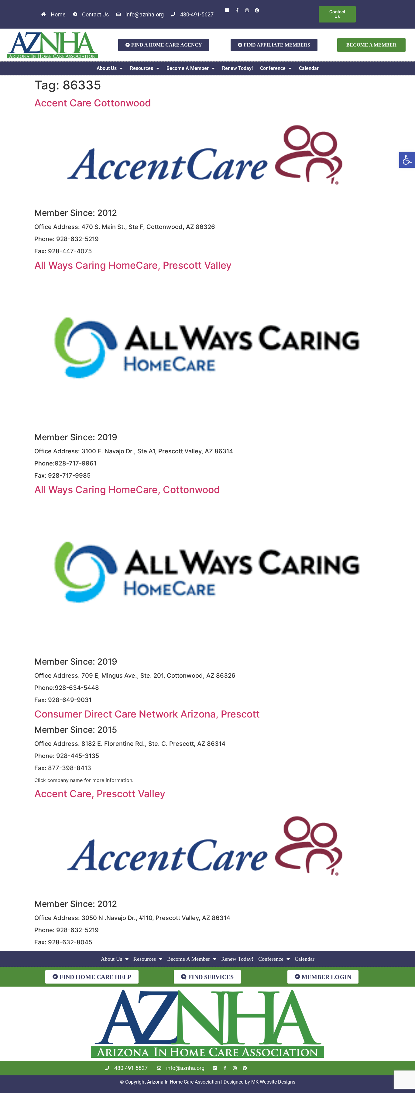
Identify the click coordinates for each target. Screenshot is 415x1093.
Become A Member (187, 68)
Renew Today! (237, 68)
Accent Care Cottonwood (92, 103)
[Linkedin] (227, 10)
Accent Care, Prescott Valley (99, 794)
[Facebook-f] (237, 10)
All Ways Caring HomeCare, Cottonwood (127, 490)
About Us (107, 68)
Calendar (309, 68)
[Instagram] (247, 10)
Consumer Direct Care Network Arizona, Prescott (147, 714)
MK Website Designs (273, 1082)
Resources (141, 68)
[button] (407, 160)
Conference (273, 68)
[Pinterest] (257, 10)
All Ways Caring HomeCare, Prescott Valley (133, 265)
